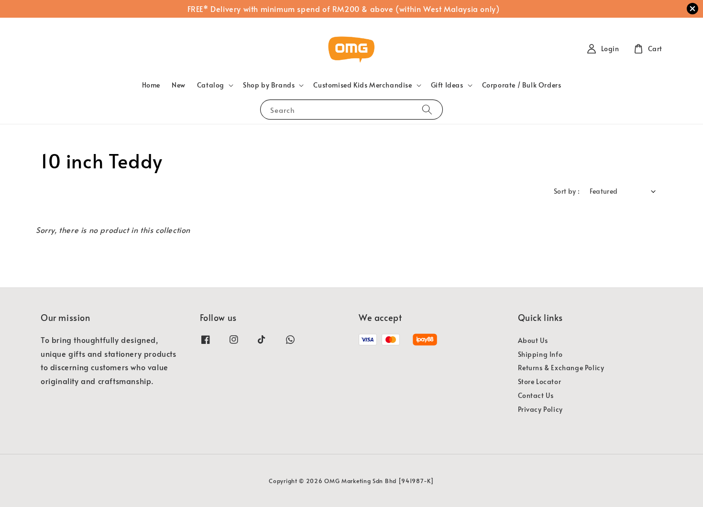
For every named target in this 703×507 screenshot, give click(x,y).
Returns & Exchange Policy (561, 367)
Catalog (210, 85)
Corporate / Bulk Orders (521, 84)
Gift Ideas (447, 85)
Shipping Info (540, 354)
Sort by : (567, 191)
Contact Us (536, 395)
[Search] (427, 109)
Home (151, 84)
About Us (533, 340)
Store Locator (539, 381)
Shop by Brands (269, 85)
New (179, 84)
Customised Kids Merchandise (362, 85)
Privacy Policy (540, 409)
